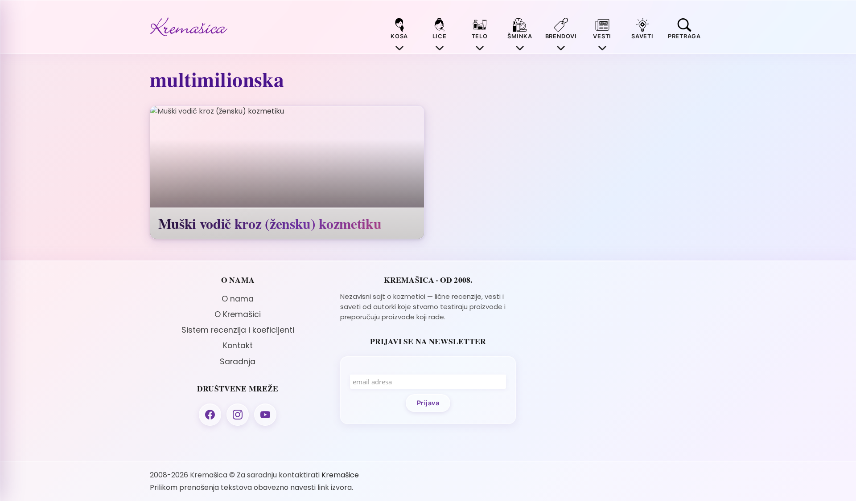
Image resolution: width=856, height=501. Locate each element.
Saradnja (237, 361)
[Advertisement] (618, 337)
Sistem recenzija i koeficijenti (237, 330)
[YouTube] (265, 414)
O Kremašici (237, 314)
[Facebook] (210, 414)
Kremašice (340, 475)
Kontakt (238, 345)
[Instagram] (237, 414)
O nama (238, 298)
